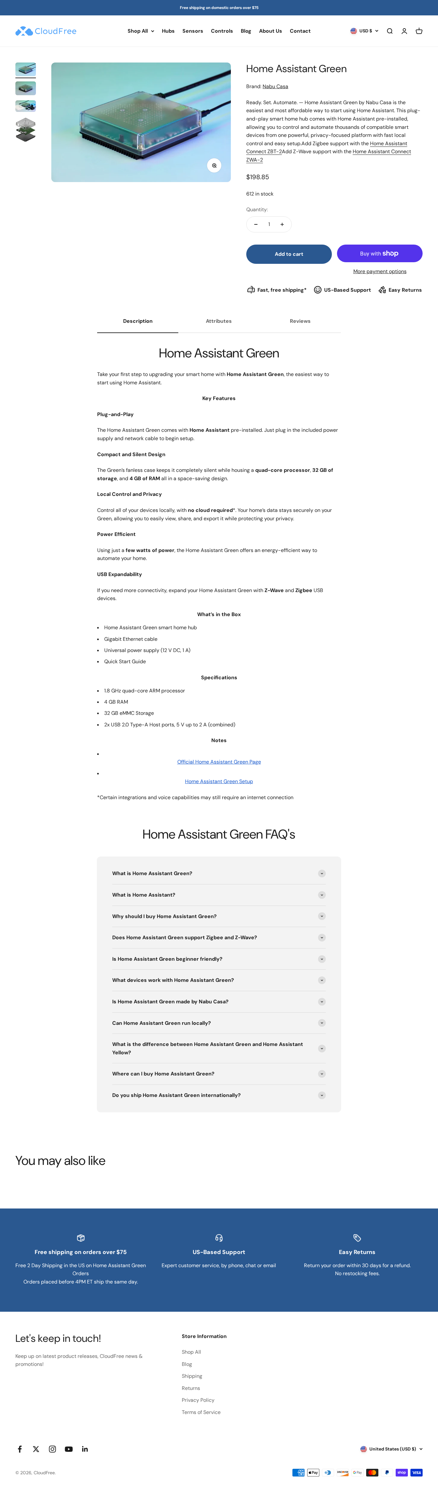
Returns (191, 1388)
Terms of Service (201, 1412)
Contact (300, 31)
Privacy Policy (198, 1400)
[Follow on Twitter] (36, 1449)
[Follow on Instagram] (52, 1449)
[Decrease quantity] (256, 224)
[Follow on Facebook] (19, 1449)
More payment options (380, 271)
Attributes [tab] (219, 321)
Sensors (192, 31)
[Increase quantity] (282, 224)
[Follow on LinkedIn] (85, 1449)
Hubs (168, 31)
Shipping (192, 1376)
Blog (246, 31)
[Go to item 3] (25, 107)
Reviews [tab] (300, 321)
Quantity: (257, 209)
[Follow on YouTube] (68, 1449)
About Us (270, 31)
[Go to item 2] (25, 89)
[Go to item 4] (25, 131)
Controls (222, 31)
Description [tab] (138, 321)
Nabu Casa (275, 86)
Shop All (138, 31)
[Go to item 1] (25, 70)
